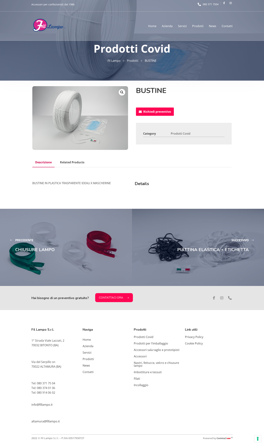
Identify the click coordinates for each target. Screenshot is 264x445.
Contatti (227, 26)
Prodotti (197, 26)
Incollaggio (141, 385)
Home (152, 26)
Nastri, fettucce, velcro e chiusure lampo (156, 364)
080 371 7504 (211, 4)
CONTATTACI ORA (111, 298)
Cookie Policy (194, 343)
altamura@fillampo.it (45, 421)
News (212, 26)
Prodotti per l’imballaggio (151, 343)
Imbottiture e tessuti (148, 372)
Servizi (182, 26)
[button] (122, 92)
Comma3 (225, 438)
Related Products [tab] (72, 162)
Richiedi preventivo (157, 112)
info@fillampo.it (42, 405)
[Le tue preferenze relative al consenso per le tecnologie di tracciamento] (257, 438)
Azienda (167, 26)
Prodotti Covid (180, 134)
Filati (137, 378)
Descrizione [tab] (43, 162)
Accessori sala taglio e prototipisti (156, 349)
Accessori (140, 356)
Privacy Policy (194, 337)
